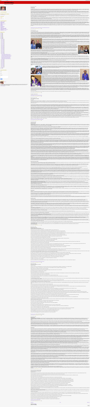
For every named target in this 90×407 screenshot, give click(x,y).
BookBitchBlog (9, 2)
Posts (1, 17)
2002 (1, 68)
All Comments (2, 18)
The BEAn (1, 23)
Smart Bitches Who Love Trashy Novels (4, 29)
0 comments (40, 28)
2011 (1, 34)
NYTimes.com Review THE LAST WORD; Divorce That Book (37, 119)
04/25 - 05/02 (3, 60)
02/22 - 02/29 (3, 64)
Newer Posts (32, 402)
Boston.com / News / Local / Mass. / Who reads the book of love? (37, 261)
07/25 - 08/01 (3, 49)
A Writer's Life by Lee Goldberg (3, 30)
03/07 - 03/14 (3, 63)
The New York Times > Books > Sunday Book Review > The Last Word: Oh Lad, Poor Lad (40, 27)
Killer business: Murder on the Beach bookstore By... (5, 58)
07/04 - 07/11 (3, 50)
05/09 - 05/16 (3, 59)
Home (60, 402)
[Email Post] (41, 28)
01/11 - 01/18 (3, 66)
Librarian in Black (2, 27)
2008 (1, 36)
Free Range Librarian (2, 26)
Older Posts (88, 402)
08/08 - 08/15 (3, 48)
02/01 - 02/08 (3, 65)
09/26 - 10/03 (3, 45)
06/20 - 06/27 (3, 51)
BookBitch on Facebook (2, 21)
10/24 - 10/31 (3, 43)
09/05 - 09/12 (3, 46)
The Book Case (1, 24)
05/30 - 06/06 (3, 52)
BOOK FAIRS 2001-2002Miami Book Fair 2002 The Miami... (6, 56)
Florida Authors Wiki (2, 22)
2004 (1, 38)
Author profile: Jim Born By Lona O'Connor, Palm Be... (6, 57)
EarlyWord (1, 25)
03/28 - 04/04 (3, 62)
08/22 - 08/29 (3, 47)
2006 (1, 37)
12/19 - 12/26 (3, 39)
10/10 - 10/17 (3, 44)
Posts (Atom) (35, 403)
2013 (1, 33)
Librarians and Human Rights (3, 28)
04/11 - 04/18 (3, 61)
